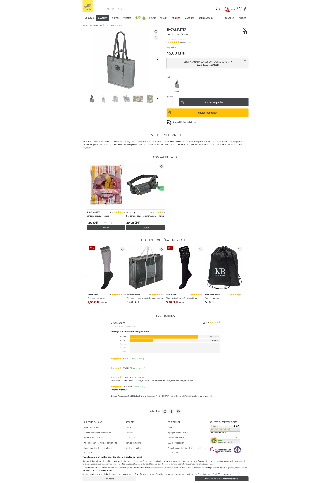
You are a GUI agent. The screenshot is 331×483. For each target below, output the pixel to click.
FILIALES (171, 427)
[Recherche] (219, 9)
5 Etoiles (123, 336)
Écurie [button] (152, 18)
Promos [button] (176, 18)
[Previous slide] (84, 60)
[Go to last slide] (86, 275)
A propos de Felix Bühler (178, 432)
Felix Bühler (174, 422)
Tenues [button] (164, 18)
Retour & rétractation (93, 437)
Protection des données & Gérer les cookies (186, 447)
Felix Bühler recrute (176, 437)
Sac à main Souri (116, 25)
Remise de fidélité (133, 442)
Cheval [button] (115, 18)
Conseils (129, 432)
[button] (140, 18)
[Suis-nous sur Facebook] (171, 411)
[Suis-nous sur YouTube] (178, 411)
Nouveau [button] (89, 18)
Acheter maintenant (207, 113)
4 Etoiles (123, 340)
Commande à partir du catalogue (98, 447)
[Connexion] (233, 8)
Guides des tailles (133, 447)
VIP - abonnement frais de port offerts (100, 442)
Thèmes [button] (127, 18)
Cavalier (85, 25)
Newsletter (130, 437)
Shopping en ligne (93, 422)
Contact (129, 427)
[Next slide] (157, 60)
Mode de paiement (92, 427)
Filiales (242, 18)
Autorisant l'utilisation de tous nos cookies (221, 478)
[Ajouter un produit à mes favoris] (155, 31)
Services (130, 422)
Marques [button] (189, 18)
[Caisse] (246, 8)
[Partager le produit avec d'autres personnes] (155, 37)
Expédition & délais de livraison (97, 432)
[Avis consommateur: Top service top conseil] (225, 434)
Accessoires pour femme (99, 25)
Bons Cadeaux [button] (205, 18)
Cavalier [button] (102, 18)
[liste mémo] (239, 8)
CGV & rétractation (176, 442)
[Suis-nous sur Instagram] (164, 411)
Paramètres (109, 478)
